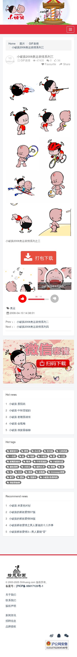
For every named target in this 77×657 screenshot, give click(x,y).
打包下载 (44, 257)
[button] (10, 279)
